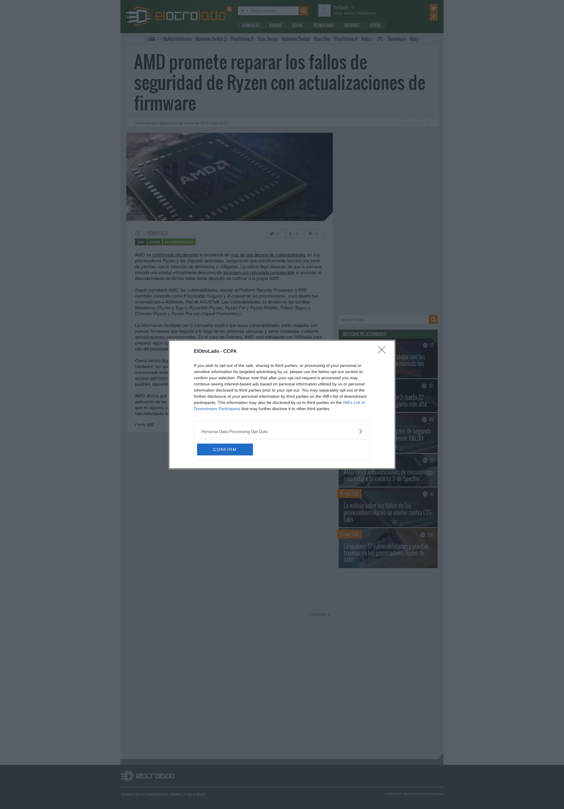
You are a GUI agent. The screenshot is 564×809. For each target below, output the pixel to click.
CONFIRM (225, 449)
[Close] (383, 351)
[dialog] (282, 404)
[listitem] (282, 431)
